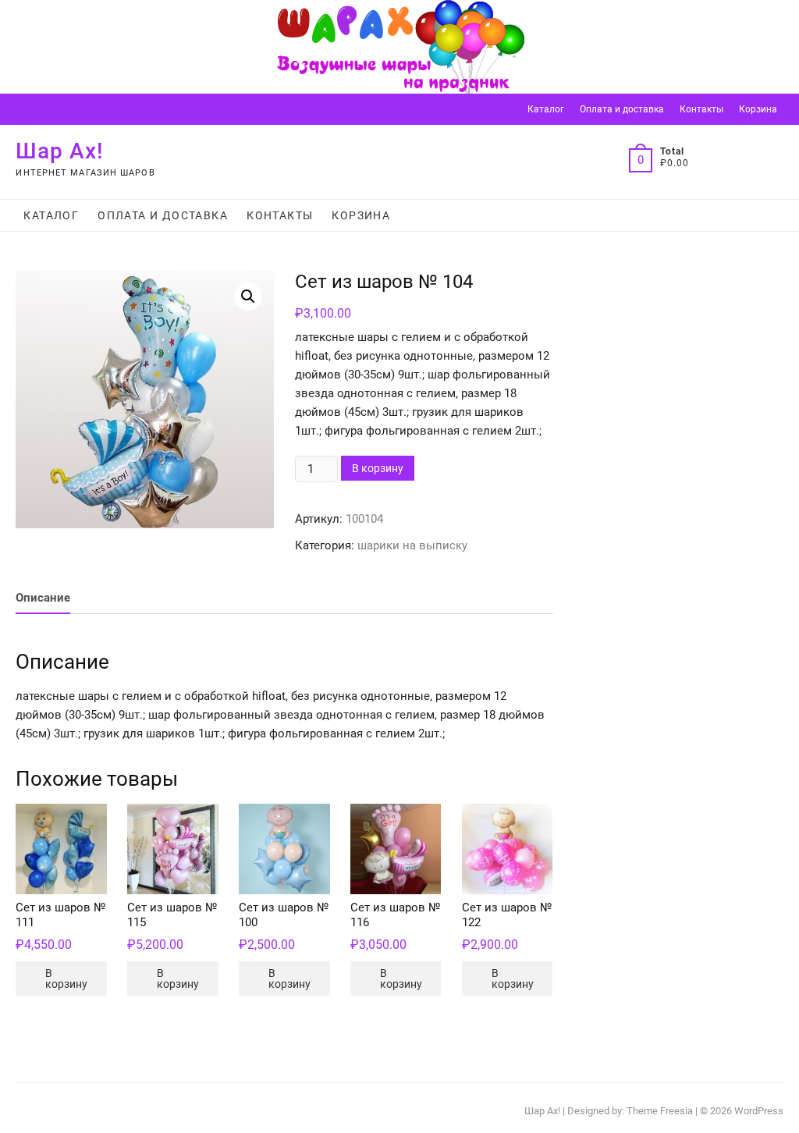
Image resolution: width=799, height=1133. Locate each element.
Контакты (701, 109)
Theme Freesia (660, 1111)
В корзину (377, 468)
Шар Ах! (60, 151)
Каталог (545, 109)
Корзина (758, 109)
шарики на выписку (412, 545)
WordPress (758, 1111)
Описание (43, 598)
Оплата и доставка (622, 109)
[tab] (43, 598)
